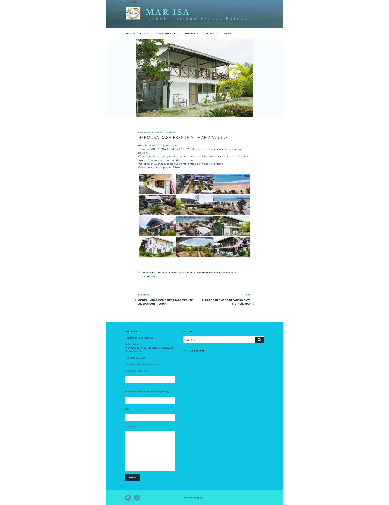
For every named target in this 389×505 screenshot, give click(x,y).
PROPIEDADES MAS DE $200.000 (215, 273)
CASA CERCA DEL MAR (155, 273)
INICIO (129, 33)
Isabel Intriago (166, 132)
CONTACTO (209, 33)
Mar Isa (168, 12)
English (227, 33)
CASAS (144, 33)
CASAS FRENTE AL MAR (182, 273)
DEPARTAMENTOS (166, 33)
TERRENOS (189, 33)
